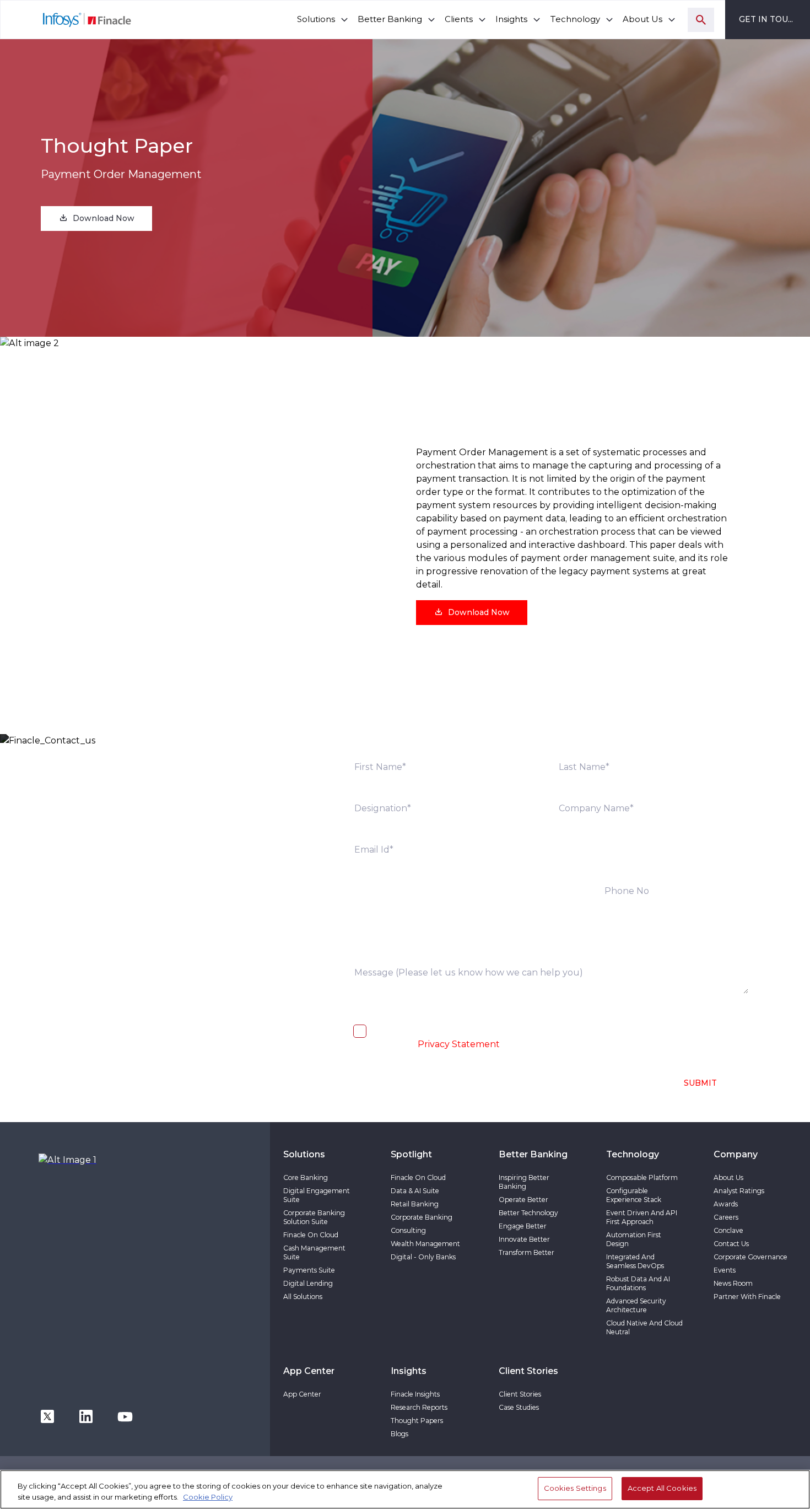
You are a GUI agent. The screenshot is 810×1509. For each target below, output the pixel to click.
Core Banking (305, 1177)
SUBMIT (700, 1083)
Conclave (728, 1230)
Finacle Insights (415, 1394)
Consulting (408, 1230)
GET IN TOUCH (769, 19)
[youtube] (125, 1415)
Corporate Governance (750, 1257)
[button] (96, 218)
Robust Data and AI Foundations (638, 1283)
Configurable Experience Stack (633, 1195)
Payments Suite (309, 1270)
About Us (728, 1177)
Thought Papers (417, 1420)
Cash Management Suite (314, 1252)
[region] (405, 1489)
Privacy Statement (459, 1044)
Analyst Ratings (739, 1191)
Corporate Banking (421, 1217)
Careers (726, 1217)
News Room (733, 1283)
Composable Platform (642, 1177)
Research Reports (419, 1407)
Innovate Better (524, 1239)
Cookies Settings (575, 1488)
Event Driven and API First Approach (641, 1217)
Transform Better (526, 1252)
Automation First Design (633, 1239)
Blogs (399, 1434)
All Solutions (302, 1296)
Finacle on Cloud (310, 1235)
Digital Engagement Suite (316, 1195)
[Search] (701, 20)
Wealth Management (425, 1243)
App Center (302, 1394)
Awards (726, 1204)
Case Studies (519, 1407)
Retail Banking (415, 1204)
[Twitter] (47, 1415)
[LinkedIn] (86, 1415)
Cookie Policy (208, 1496)
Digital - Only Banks (423, 1257)
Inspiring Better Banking (524, 1181)
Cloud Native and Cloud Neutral (644, 1327)
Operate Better (523, 1199)
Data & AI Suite (415, 1191)
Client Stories (520, 1394)
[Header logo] (66, 20)
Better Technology (528, 1213)
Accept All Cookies (662, 1488)
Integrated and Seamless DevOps (635, 1261)
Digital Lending (308, 1283)
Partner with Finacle (747, 1296)
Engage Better (523, 1226)
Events (725, 1270)
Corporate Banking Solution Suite (314, 1217)
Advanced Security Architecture (636, 1305)
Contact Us (731, 1243)
